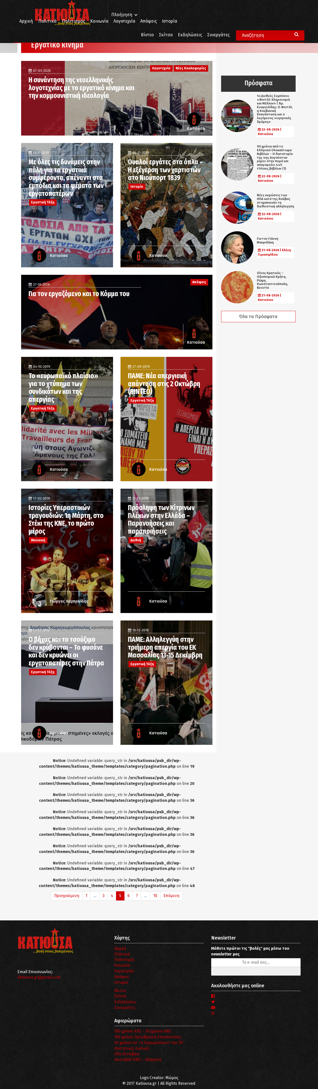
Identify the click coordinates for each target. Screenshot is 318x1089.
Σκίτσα (166, 35)
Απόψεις (148, 21)
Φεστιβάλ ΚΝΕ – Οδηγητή (137, 1059)
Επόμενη (171, 895)
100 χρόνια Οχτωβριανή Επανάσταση (147, 1037)
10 (155, 895)
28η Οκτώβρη (126, 1053)
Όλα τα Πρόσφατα (258, 316)
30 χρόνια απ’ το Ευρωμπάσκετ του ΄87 (148, 1042)
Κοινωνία (99, 21)
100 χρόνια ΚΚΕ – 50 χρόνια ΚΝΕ (142, 1031)
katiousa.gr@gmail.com (39, 977)
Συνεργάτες (218, 35)
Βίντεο (147, 35)
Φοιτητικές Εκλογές (132, 1048)
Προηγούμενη (66, 895)
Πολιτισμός (73, 21)
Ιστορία (169, 21)
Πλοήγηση (121, 14)
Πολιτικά (47, 21)
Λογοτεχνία (124, 971)
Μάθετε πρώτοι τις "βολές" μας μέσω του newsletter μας (250, 951)
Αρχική (26, 21)
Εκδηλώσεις (190, 35)
